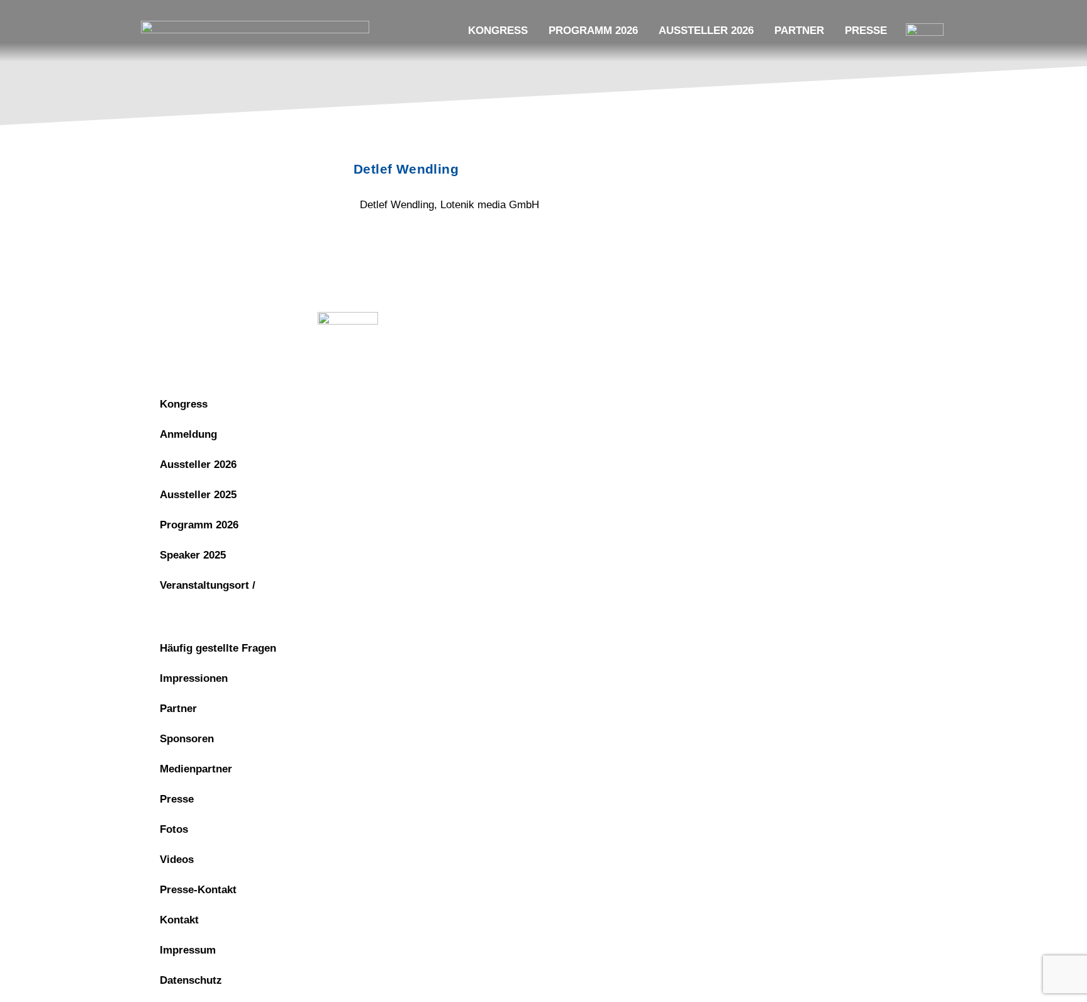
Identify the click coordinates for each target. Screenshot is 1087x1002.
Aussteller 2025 (198, 495)
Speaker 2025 (193, 555)
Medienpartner (196, 769)
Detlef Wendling (406, 169)
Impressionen (194, 678)
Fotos (174, 829)
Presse (866, 30)
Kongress (498, 30)
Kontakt (179, 920)
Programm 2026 (593, 30)
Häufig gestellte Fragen (218, 648)
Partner (799, 30)
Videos (177, 860)
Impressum (612, 322)
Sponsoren (187, 739)
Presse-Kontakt (198, 890)
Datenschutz (694, 322)
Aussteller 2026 (706, 30)
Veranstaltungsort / (207, 585)
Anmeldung (188, 434)
